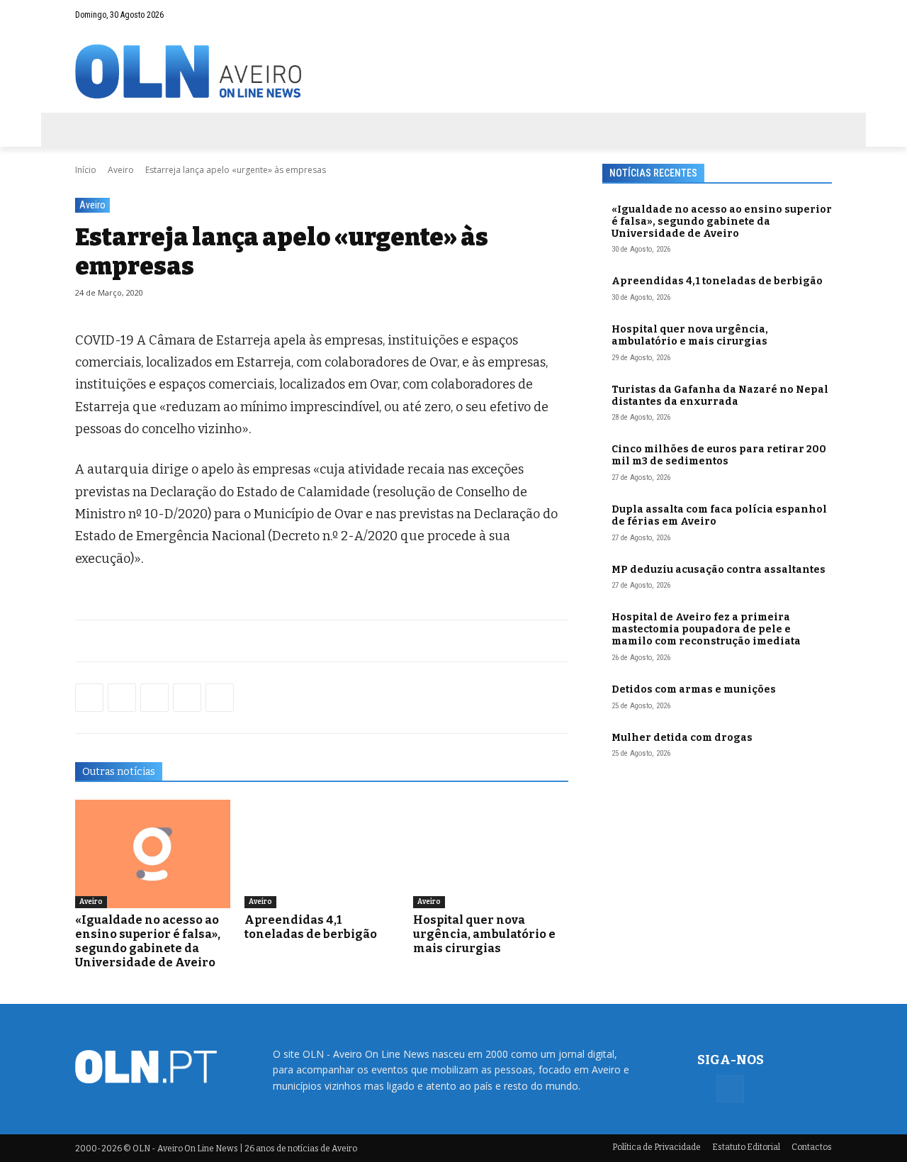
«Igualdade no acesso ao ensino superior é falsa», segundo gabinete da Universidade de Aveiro (147, 941)
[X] (154, 697)
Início (85, 170)
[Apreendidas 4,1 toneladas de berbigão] (322, 854)
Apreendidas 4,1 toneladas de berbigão (310, 927)
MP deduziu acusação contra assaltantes (719, 570)
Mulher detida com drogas (682, 738)
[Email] (219, 697)
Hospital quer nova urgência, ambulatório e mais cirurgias (484, 934)
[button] (793, 14)
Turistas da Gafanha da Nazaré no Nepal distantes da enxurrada (720, 396)
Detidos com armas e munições (694, 689)
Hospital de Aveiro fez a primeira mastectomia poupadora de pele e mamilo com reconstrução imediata (706, 629)
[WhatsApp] (122, 697)
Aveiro (121, 170)
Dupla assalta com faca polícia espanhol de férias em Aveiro (719, 515)
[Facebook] (821, 15)
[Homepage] (453, 71)
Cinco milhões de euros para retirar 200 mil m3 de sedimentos (719, 455)
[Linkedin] (187, 697)
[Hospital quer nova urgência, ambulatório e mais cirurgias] (490, 854)
